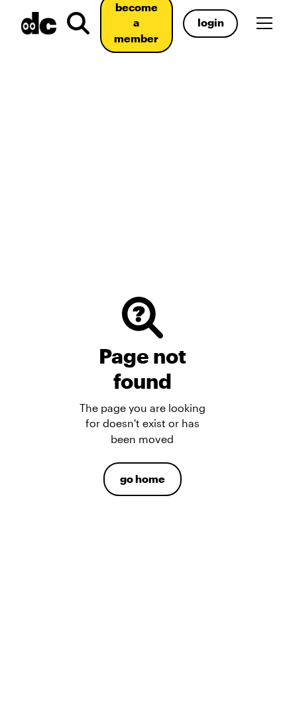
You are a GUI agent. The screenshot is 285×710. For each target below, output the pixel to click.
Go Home (142, 479)
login (211, 22)
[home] (36, 23)
